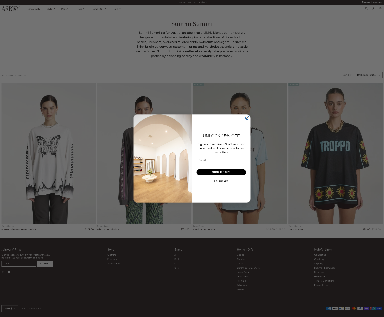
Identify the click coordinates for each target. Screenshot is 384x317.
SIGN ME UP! (221, 172)
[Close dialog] (247, 118)
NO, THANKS (221, 181)
